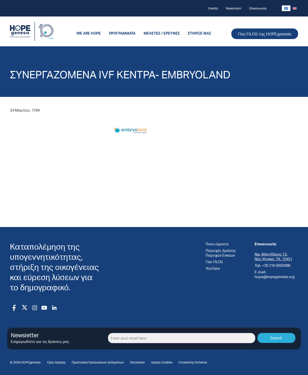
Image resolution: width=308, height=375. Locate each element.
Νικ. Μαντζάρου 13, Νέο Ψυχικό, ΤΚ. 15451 (273, 256)
